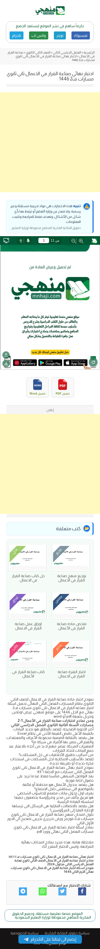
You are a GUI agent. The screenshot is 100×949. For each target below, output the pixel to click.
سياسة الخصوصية (24, 933)
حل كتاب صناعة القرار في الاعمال (28, 578)
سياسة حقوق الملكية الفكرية (67, 933)
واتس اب (38, 35)
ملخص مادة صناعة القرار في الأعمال (72, 626)
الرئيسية (89, 52)
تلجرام (16, 35)
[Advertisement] (50, 142)
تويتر (59, 35)
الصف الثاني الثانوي (38, 52)
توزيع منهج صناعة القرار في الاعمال (71, 578)
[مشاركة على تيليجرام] (23, 891)
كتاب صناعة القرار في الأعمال (28, 674)
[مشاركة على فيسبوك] (82, 891)
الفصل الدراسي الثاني (67, 52)
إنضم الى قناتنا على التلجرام (53, 939)
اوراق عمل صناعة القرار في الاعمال (28, 626)
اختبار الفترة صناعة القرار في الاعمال (72, 674)
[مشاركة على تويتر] (62, 891)
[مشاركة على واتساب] (43, 891)
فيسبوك (80, 35)
